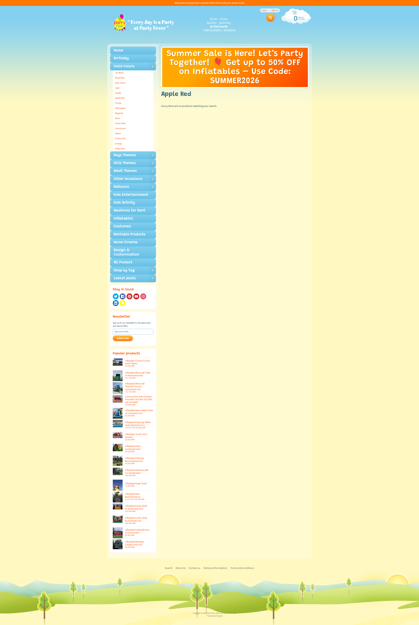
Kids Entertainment (131, 195)
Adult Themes (135, 172)
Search (169, 568)
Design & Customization (126, 252)
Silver (117, 118)
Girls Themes (135, 164)
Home (118, 50)
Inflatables (123, 218)
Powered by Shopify (214, 616)
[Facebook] (123, 296)
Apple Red (120, 98)
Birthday (121, 58)
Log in (264, 10)
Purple (118, 103)
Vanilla (118, 93)
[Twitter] (116, 296)
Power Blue (120, 123)
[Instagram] (143, 296)
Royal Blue (120, 77)
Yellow (118, 133)
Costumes (122, 226)
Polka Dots (120, 148)
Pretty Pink (120, 138)
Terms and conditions (242, 568)
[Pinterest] (129, 296)
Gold (117, 88)
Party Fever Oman (213, 613)
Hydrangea (120, 108)
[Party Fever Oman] (143, 25)
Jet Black (119, 72)
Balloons (135, 188)
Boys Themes (135, 156)
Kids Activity (124, 203)
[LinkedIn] (116, 303)
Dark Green (120, 82)
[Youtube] (136, 296)
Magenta (119, 113)
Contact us (194, 568)
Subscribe (123, 338)
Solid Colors (135, 67)
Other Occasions (135, 180)
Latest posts (135, 279)
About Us (181, 568)
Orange (118, 143)
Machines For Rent (129, 210)
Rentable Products (129, 234)
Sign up (275, 10)
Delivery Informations (215, 568)
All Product (123, 262)
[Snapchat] (123, 303)
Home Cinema (125, 242)
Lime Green (120, 128)
